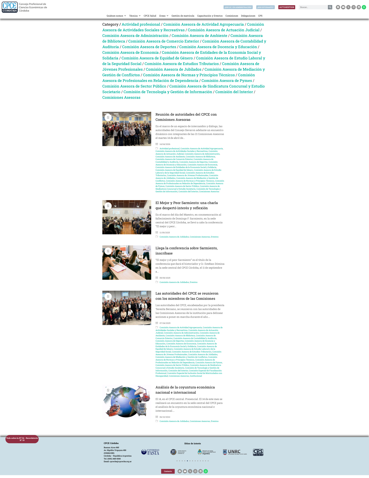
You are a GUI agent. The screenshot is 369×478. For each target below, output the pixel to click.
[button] (179, 460)
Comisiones (231, 15)
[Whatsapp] (364, 7)
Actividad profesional (141, 24)
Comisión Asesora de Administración (135, 35)
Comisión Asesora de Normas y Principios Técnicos (189, 74)
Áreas (162, 15)
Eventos (215, 236)
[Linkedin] (359, 7)
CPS (260, 15)
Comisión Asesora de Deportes (149, 46)
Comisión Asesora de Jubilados (173, 69)
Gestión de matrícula (183, 15)
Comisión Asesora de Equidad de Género (157, 58)
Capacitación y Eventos (210, 15)
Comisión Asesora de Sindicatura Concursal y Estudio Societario (188, 187)
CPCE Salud (150, 15)
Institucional (196, 375)
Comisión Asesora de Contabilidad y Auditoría (194, 338)
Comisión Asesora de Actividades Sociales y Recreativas (182, 151)
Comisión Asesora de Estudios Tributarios (182, 63)
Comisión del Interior (234, 91)
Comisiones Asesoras (121, 97)
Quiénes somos (115, 15)
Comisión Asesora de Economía (130, 52)
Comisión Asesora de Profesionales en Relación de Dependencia (190, 182)
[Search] (330, 7)
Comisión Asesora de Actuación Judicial (223, 29)
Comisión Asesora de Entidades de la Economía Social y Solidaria (186, 167)
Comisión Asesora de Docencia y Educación (218, 46)
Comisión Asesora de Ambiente (199, 35)
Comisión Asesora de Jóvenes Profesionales (187, 175)
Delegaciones (248, 15)
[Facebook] (338, 7)
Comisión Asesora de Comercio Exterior (163, 41)
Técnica (133, 15)
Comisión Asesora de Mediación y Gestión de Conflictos (181, 357)
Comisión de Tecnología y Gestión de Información (168, 91)
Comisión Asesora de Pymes (227, 80)
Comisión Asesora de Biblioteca (200, 156)
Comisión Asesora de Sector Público (134, 86)
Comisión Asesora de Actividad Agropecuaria (203, 24)
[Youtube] (343, 7)
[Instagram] (353, 7)
